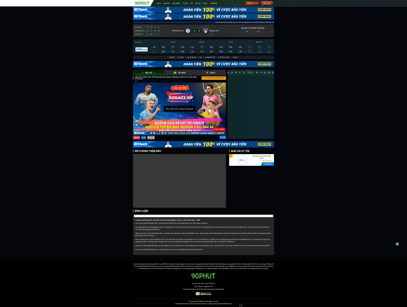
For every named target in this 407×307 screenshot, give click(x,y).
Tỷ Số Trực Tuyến (223, 57)
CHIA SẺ (223, 137)
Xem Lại (159, 3)
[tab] (148, 73)
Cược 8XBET (267, 3)
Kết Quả (197, 3)
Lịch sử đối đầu (191, 57)
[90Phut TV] (142, 3)
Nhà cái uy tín (253, 3)
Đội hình (172, 57)
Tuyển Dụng (213, 3)
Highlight (166, 3)
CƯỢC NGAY (267, 164)
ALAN (144, 138)
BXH (191, 3)
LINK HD (136, 138)
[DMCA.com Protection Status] (203, 293)
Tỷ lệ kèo (185, 3)
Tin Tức (205, 3)
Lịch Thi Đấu (176, 3)
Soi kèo (235, 57)
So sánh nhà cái (210, 57)
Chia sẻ (212, 72)
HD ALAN (151, 138)
